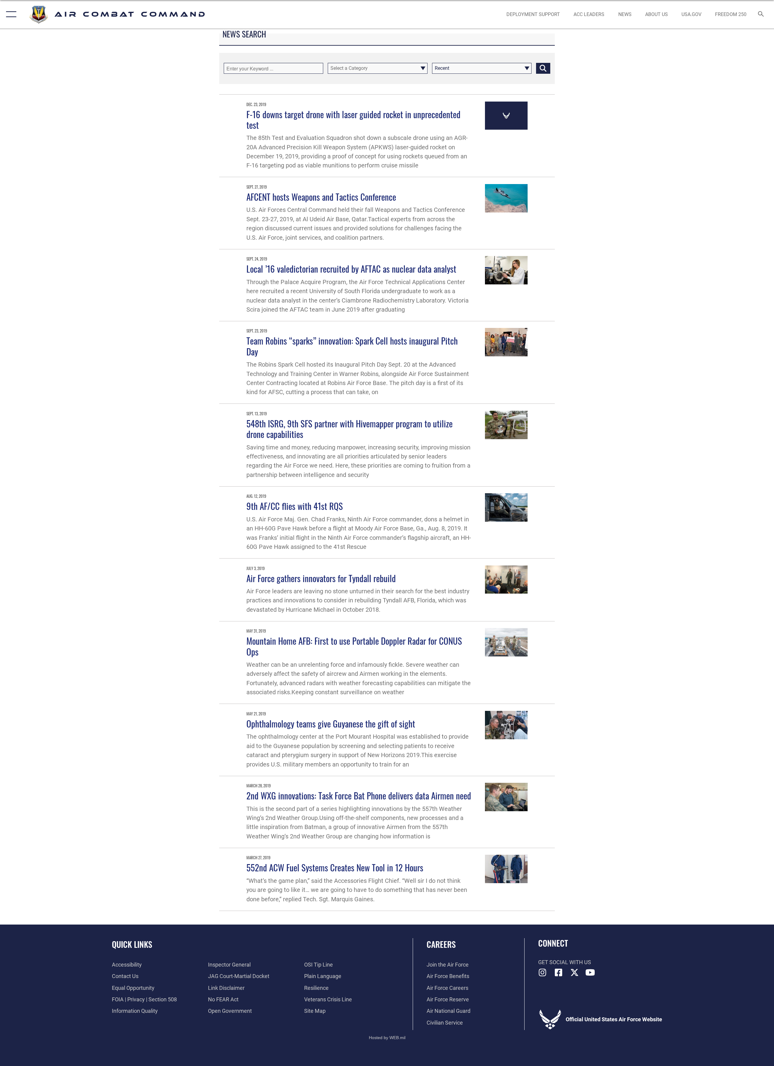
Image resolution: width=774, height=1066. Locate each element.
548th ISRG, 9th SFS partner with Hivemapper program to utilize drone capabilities (349, 428)
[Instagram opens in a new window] (542, 972)
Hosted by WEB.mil (387, 1037)
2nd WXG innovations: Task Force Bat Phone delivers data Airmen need (358, 795)
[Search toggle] (761, 14)
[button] (10, 14)
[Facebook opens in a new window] (558, 972)
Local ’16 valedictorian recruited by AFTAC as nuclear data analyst (351, 268)
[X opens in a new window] (574, 972)
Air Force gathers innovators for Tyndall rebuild (321, 578)
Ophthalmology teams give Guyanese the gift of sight (330, 723)
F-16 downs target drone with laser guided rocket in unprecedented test (353, 119)
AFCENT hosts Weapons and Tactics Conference (321, 196)
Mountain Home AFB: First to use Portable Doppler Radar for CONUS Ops (354, 646)
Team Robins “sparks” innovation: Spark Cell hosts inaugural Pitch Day (352, 346)
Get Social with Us (564, 962)
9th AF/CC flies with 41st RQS (294, 505)
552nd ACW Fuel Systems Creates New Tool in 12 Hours (334, 867)
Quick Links (132, 944)
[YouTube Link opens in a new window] (590, 972)
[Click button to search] (543, 68)
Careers (441, 944)
